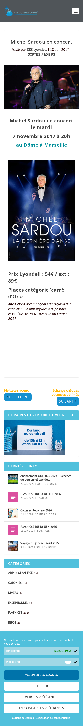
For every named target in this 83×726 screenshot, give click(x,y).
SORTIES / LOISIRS (41, 54)
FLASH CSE (43, 498)
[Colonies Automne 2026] (13, 513)
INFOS (12, 622)
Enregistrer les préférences (41, 708)
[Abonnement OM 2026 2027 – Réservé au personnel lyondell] (13, 479)
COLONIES (15, 583)
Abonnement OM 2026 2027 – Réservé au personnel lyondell (45, 478)
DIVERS (13, 593)
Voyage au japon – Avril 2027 (39, 543)
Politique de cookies (22, 718)
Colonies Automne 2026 (36, 510)
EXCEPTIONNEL (18, 603)
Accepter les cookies (41, 675)
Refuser (41, 686)
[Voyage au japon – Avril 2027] (13, 546)
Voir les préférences (41, 697)
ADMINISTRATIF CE (20, 573)
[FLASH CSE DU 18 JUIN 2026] (13, 530)
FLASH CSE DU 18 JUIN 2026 (38, 527)
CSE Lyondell (37, 50)
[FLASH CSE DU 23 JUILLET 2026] (13, 497)
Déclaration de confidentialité (53, 718)
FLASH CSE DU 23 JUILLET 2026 (40, 494)
